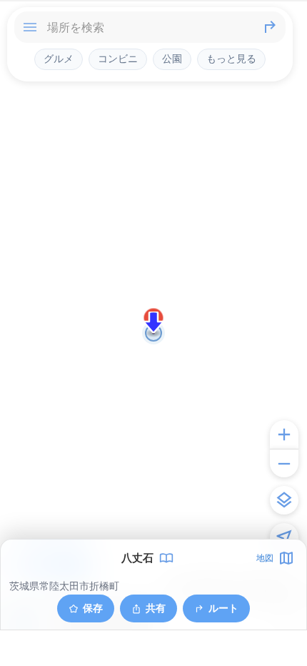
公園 (172, 58)
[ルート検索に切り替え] (270, 27)
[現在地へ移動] (284, 537)
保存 (93, 608)
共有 (156, 608)
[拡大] (284, 434)
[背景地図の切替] (284, 500)
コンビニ (118, 58)
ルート (223, 608)
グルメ (59, 58)
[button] (153, 322)
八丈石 (137, 558)
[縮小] (284, 463)
